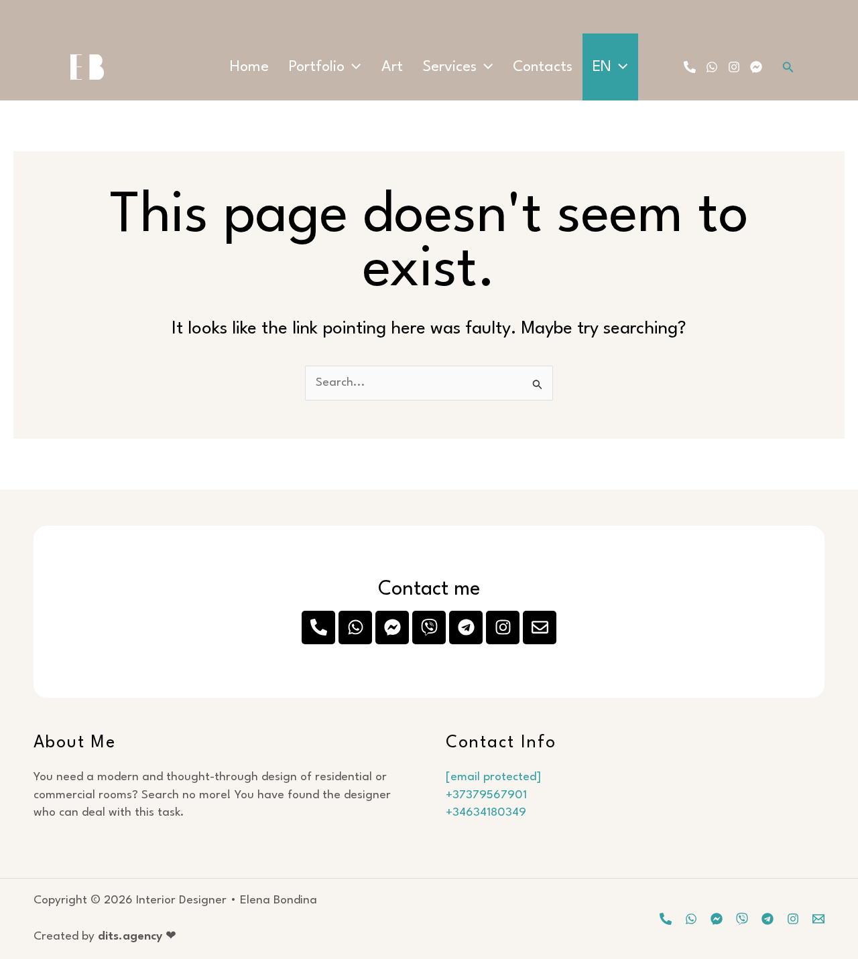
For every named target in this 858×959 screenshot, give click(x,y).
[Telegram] (767, 919)
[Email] (818, 919)
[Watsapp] (691, 919)
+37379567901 (486, 795)
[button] (353, 66)
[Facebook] (756, 67)
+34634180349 (486, 812)
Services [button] (450, 67)
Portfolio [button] (317, 67)
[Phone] (690, 67)
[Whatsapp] (712, 67)
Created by (105, 936)
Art (392, 67)
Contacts (542, 67)
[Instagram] (734, 67)
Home (249, 67)
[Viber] (742, 919)
